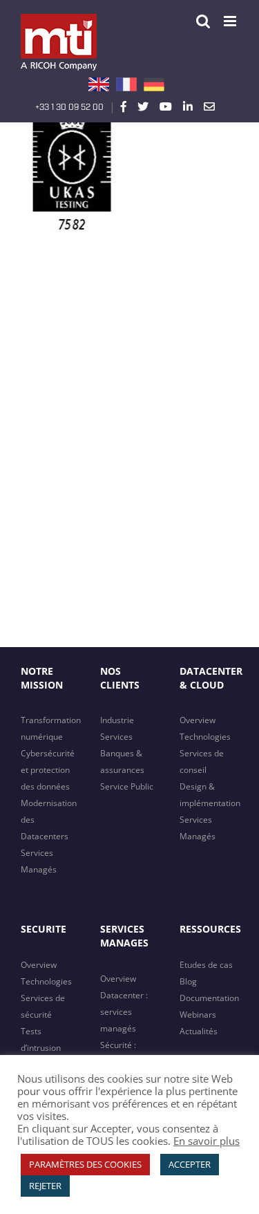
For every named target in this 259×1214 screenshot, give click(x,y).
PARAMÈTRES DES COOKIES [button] (85, 1164)
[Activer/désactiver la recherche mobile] (203, 21)
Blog (188, 981)
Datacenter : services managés (124, 1011)
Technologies (205, 737)
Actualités (199, 1031)
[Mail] (209, 106)
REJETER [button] (45, 1185)
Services (116, 737)
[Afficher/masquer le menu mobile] (231, 21)
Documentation (209, 998)
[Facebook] (123, 106)
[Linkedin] (188, 106)
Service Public (126, 786)
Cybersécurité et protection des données (48, 769)
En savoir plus (206, 1140)
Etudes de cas (206, 965)
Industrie (117, 720)
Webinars (198, 1014)
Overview (197, 720)
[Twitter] (143, 106)
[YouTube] (166, 106)
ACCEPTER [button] (190, 1164)
